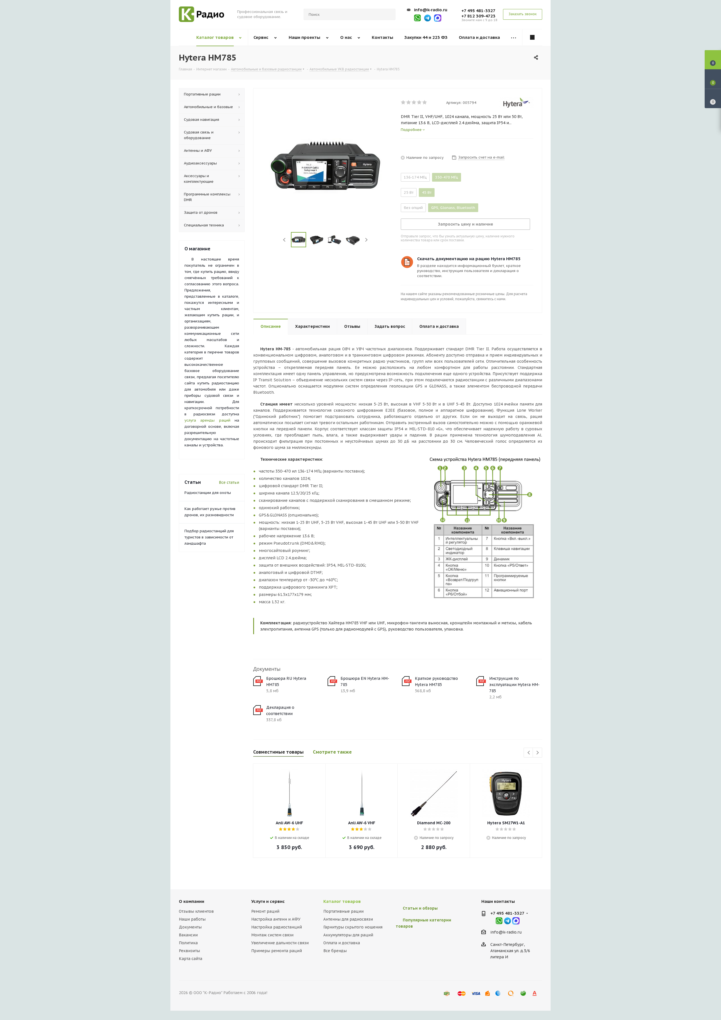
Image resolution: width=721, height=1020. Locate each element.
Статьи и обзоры (420, 908)
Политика (188, 942)
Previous (284, 240)
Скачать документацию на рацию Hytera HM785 (468, 258)
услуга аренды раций (207, 420)
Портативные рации (343, 911)
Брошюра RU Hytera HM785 (286, 681)
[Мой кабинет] (532, 37)
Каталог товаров (342, 901)
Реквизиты (189, 950)
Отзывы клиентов (196, 911)
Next (366, 240)
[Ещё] (514, 37)
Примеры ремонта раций (276, 950)
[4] (419, 102)
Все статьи (229, 482)
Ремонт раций (265, 911)
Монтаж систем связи (272, 934)
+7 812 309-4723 (478, 16)
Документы (190, 927)
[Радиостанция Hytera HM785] (325, 167)
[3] (414, 102)
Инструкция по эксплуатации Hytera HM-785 (514, 684)
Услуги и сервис (268, 901)
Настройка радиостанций (276, 927)
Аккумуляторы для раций (348, 934)
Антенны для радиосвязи (348, 919)
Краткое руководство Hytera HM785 (436, 681)
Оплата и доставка (341, 942)
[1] (403, 102)
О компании (191, 901)
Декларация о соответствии (280, 710)
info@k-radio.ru (430, 9)
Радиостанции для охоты (207, 492)
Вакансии (188, 934)
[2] (408, 102)
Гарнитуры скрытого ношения (352, 927)
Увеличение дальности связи (280, 942)
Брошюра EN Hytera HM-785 (365, 681)
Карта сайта (190, 958)
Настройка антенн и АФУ (276, 919)
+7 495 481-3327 (478, 10)
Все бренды (335, 950)
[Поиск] (388, 14)
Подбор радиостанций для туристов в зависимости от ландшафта (209, 537)
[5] (425, 102)
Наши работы (192, 919)
